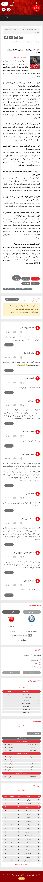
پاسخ (9, 345)
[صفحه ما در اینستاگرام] (9, 9)
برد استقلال (35, 667)
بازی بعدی (11, 612)
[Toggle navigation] (38, 18)
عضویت (5, 4)
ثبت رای (31, 672)
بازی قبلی (31, 612)
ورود (11, 4)
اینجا (20, 312)
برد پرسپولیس (34, 660)
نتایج (11, 672)
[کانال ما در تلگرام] (4, 9)
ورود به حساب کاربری (11, 299)
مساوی (36, 663)
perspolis (26, 283)
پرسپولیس (26, 279)
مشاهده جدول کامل (21, 864)
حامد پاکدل (35, 283)
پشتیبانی (21, 878)
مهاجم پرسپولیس (16, 278)
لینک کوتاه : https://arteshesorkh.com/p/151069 (18, 289)
